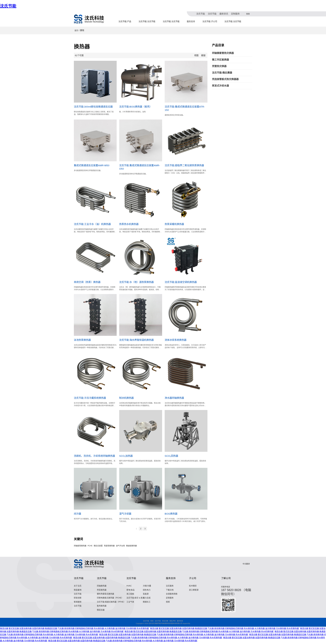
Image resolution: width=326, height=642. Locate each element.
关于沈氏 (78, 586)
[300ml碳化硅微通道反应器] (95, 82)
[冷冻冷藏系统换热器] (95, 373)
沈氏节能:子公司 (209, 21)
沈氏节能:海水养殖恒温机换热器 (136, 340)
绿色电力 (147, 590)
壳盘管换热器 (109, 546)
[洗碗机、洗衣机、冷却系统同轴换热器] (95, 431)
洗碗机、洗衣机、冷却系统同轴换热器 (94, 456)
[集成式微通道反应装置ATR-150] (186, 82)
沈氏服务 (170, 586)
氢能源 (146, 594)
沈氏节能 (8, 6)
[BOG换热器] (186, 489)
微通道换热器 (131, 546)
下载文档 (170, 590)
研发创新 (78, 598)
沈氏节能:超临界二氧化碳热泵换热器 (184, 165)
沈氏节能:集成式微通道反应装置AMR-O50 (139, 167)
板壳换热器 (101, 606)
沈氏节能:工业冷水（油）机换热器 (92, 224)
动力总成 (147, 598)
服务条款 (180, 621)
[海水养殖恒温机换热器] (140, 315)
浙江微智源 (194, 590)
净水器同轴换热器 (174, 398)
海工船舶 (130, 594)
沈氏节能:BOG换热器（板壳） (135, 106)
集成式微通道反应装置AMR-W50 (91, 165)
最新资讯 (223, 14)
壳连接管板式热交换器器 (225, 79)
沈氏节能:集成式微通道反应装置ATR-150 (185, 108)
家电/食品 (130, 590)
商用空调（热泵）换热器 (87, 282)
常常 (248, 14)
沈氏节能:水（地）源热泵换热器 (136, 282)
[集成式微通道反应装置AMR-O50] (140, 140)
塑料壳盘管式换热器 (105, 594)
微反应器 (101, 610)
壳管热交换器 (219, 66)
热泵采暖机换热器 (174, 224)
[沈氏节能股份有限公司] (89, 19)
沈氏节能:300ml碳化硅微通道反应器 (93, 106)
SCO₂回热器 (171, 456)
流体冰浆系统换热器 (175, 340)
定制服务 (235, 14)
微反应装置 (98, 546)
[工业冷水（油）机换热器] (95, 199)
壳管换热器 (101, 590)
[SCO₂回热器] (186, 431)
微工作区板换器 (220, 59)
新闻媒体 (78, 602)
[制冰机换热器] (140, 373)
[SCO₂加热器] (140, 431)
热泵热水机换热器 (129, 224)
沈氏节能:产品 (124, 21)
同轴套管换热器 (80, 546)
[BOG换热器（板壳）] (140, 82)
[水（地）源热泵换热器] (140, 257)
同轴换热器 (101, 586)
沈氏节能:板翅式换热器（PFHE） (111, 602)
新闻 (151, 621)
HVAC (129, 586)
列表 (200, 55)
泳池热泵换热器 (82, 340)
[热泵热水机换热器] (140, 199)
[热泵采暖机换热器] (186, 199)
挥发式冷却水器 (220, 85)
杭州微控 (193, 586)
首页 (76, 30)
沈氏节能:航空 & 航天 (135, 598)
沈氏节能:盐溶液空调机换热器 (181, 282)
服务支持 (191, 21)
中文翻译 (246, 564)
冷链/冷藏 (147, 586)
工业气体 (130, 602)
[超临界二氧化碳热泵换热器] (186, 140)
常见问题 (165, 621)
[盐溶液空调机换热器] (186, 257)
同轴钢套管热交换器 (223, 53)
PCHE (90, 546)
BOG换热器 (171, 513)
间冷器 (77, 513)
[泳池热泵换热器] (95, 315)
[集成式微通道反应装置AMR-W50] (95, 140)
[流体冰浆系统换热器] (186, 315)
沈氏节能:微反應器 (222, 72)
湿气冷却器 (125, 513)
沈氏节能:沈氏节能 (147, 21)
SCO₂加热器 (126, 456)
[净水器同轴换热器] (186, 373)
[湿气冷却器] (140, 489)
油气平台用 (120, 546)
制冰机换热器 (126, 398)
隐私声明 (172, 621)
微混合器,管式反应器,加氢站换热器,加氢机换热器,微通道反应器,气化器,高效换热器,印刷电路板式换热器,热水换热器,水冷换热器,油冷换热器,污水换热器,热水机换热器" (75, 628)
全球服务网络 (171, 594)
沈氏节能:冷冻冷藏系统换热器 (90, 398)
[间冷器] (95, 489)
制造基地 (78, 590)
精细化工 (147, 602)
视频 (168, 602)
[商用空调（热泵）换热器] (95, 257)
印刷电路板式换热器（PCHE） (110, 598)
